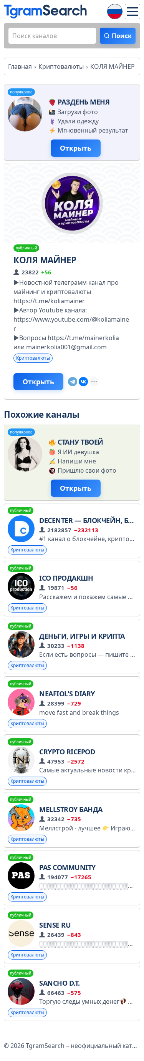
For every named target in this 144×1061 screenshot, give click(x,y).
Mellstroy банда (71, 809)
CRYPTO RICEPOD (67, 751)
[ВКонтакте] (83, 381)
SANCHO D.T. (59, 983)
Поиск (122, 36)
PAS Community (67, 867)
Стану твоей (80, 442)
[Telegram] (72, 381)
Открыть (75, 148)
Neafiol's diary (67, 693)
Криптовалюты (33, 358)
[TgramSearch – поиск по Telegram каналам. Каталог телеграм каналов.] (45, 11)
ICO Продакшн (66, 578)
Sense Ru (55, 925)
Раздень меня (83, 101)
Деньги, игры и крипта (82, 636)
